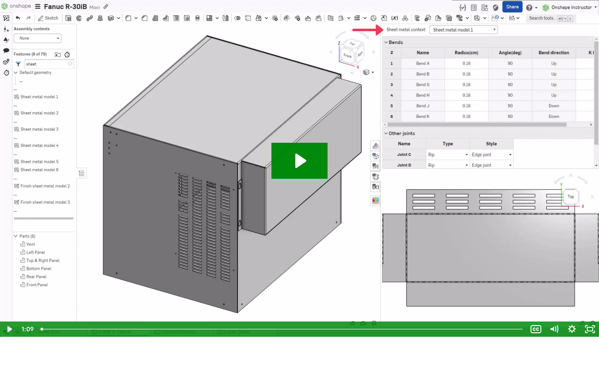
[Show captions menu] (536, 329)
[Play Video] (9, 329)
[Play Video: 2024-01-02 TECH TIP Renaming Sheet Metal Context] (299, 161)
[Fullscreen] (590, 329)
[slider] (282, 329)
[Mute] (554, 329)
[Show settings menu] (572, 329)
